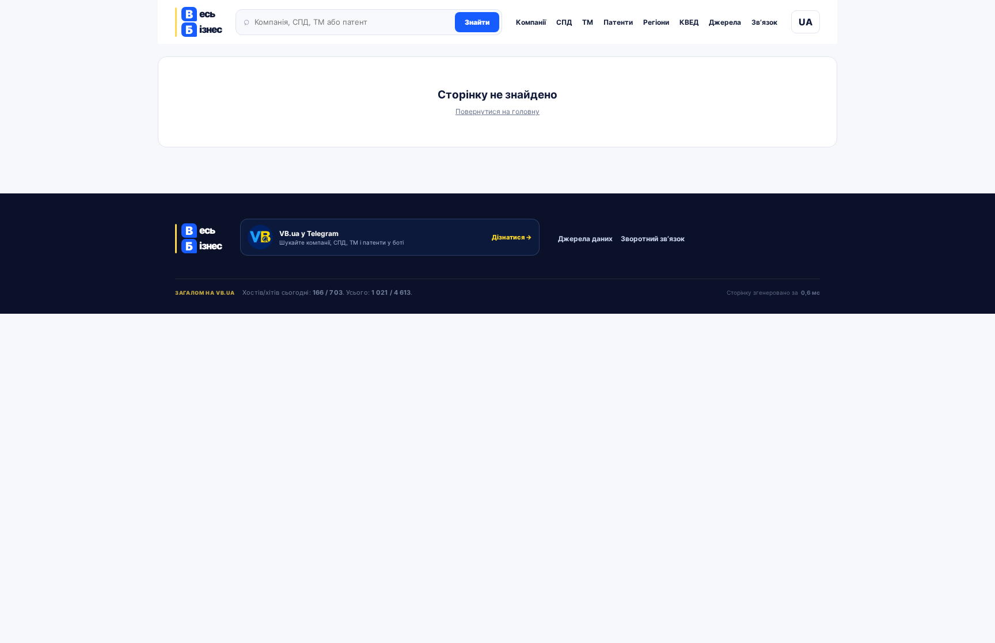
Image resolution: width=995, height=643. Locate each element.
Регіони (656, 22)
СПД (564, 22)
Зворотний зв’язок (653, 238)
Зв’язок (764, 22)
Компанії (531, 22)
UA (805, 22)
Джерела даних (585, 238)
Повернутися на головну (497, 111)
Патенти (618, 22)
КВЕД (688, 22)
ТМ (587, 22)
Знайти (477, 22)
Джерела (725, 22)
